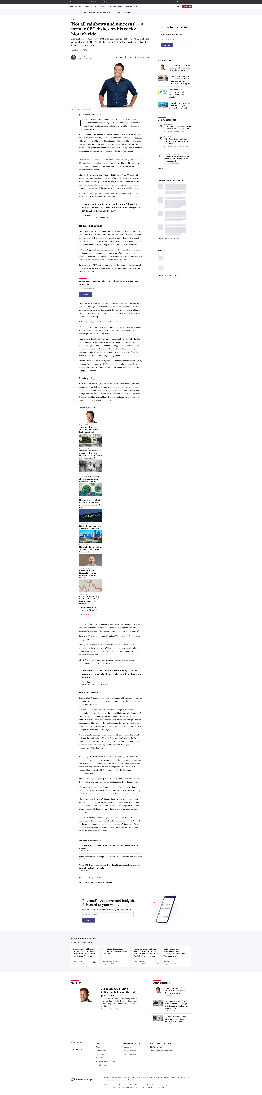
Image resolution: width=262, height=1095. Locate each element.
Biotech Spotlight (103, 12)
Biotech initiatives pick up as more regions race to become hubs (179, 105)
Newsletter (100, 1058)
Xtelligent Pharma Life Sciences (112, 2)
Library (102, 6)
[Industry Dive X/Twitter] (81, 1050)
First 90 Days (116, 12)
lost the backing (118, 144)
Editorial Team (101, 1051)
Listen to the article (92, 115)
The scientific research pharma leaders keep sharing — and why (175, 1019)
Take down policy (132, 1087)
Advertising (127, 1047)
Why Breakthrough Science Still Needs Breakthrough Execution (176, 141)
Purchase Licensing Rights (105, 1061)
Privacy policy (109, 1087)
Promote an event (171, 275)
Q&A (85, 12)
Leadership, (100, 882)
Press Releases (118, 6)
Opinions (127, 12)
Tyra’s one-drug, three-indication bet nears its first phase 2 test (180, 67)
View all (160, 168)
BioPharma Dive (97, 2)
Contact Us (100, 1054)
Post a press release (172, 238)
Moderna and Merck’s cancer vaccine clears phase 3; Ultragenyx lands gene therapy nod (180, 80)
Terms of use (120, 1087)
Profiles (92, 12)
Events (108, 6)
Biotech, (91, 882)
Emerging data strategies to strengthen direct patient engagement (177, 158)
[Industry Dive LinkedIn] (73, 1050)
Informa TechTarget (139, 1077)
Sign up (188, 6)
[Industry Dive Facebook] (77, 1050)
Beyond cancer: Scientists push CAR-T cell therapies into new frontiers (110, 856)
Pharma (109, 882)
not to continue (92, 760)
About (98, 1047)
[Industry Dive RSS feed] (86, 1050)
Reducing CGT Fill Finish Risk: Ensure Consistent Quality (178, 127)
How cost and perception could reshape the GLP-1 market (177, 93)
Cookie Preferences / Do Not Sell (152, 1087)
